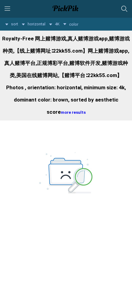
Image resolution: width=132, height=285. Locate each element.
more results (73, 112)
